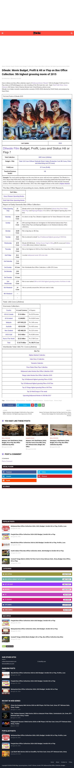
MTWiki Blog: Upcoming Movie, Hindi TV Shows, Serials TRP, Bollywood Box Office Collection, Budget (38, 765)
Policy (70, 762)
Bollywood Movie (37, 83)
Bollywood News (20, 400)
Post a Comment (7, 461)
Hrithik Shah (6, 78)
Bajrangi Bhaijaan (37, 211)
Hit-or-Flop (35, 584)
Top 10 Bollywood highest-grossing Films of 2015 (37, 379)
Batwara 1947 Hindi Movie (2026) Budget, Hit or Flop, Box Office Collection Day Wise (12, 442)
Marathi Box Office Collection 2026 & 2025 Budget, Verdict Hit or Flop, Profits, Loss (38, 542)
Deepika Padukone (38, 400)
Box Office (29, 400)
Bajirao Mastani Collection (37, 355)
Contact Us (64, 762)
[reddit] (19, 480)
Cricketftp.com (41, 661)
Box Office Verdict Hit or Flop (35, 579)
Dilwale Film (11, 148)
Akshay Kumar (40, 243)
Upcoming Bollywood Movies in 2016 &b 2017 (37, 395)
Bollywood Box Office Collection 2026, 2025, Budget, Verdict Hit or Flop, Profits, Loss (38, 526)
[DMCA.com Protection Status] (8, 647)
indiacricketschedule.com (9, 661)
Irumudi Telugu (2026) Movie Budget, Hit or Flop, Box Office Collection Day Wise (37, 637)
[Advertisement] (37, 15)
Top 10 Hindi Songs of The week (37, 391)
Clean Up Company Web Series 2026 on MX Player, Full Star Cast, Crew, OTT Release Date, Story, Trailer (40, 706)
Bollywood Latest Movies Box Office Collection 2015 (37, 371)
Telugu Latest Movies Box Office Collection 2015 (37, 375)
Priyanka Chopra (48, 400)
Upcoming (35, 604)
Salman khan (56, 209)
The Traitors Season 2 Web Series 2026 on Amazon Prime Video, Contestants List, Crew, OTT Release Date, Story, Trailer (41, 714)
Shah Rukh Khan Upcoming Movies (14, 200)
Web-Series (35, 610)
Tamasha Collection (37, 363)
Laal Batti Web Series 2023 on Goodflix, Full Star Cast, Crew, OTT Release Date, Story (39, 751)
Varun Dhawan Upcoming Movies (14, 196)
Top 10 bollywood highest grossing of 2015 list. (51, 237)
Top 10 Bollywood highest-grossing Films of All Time (37, 383)
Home (3, 66)
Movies (35, 589)
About (57, 762)
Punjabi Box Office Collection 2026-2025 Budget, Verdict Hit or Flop (33, 534)
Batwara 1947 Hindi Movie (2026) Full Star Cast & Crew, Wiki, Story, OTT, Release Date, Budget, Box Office (36, 443)
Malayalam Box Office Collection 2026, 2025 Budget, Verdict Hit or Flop (34, 629)
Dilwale (45, 83)
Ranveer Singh (10, 66)
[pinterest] (54, 476)
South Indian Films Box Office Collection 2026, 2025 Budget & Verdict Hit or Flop (37, 551)
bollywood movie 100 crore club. (38, 255)
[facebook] (19, 472)
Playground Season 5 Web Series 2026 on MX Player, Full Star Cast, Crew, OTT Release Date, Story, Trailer (41, 722)
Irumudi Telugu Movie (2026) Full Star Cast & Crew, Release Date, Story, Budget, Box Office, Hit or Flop (41, 560)
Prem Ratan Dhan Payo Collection (37, 367)
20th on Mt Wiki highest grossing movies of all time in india (52, 281)
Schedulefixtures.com (8, 663)
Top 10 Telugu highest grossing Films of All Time (37, 387)
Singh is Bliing (49, 243)
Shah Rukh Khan (58, 85)
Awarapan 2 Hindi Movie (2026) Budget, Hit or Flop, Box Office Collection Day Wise (59, 442)
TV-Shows (35, 599)
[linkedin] (19, 476)
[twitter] (54, 472)
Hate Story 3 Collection (37, 359)
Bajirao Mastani (65, 183)
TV (35, 594)
